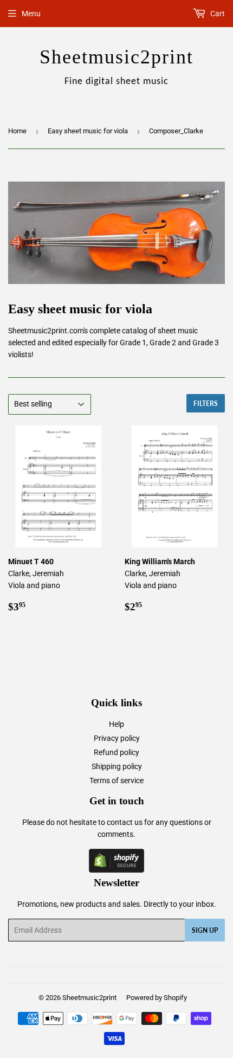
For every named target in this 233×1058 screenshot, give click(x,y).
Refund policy (116, 752)
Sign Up (205, 930)
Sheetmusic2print (89, 998)
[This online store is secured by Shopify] (116, 870)
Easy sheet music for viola (88, 131)
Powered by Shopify (156, 998)
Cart (217, 13)
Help (116, 724)
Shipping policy (117, 766)
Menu (31, 13)
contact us (125, 822)
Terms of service (116, 780)
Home (17, 131)
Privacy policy (117, 738)
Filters (205, 403)
